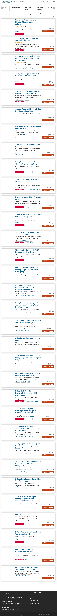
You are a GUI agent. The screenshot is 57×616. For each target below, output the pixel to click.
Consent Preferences (35, 603)
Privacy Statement (34, 600)
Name (53, 13)
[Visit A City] (6, 593)
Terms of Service (30, 615)
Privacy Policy (21, 615)
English (21, 1)
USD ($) (15, 1)
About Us (32, 598)
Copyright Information (36, 602)
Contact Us (33, 596)
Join (50, 1)
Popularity (41, 13)
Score (46, 13)
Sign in (53, 1)
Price (50, 13)
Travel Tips (45, 1)
